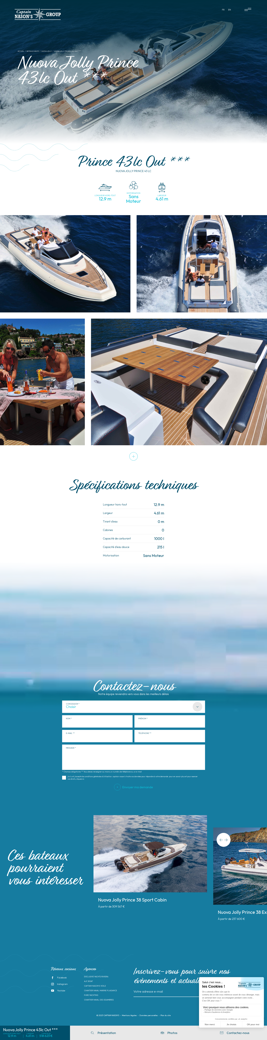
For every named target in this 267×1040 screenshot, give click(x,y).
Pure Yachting (91, 995)
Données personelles (149, 1015)
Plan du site (166, 1015)
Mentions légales (129, 1015)
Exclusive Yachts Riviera (96, 977)
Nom (68, 718)
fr (223, 9)
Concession (72, 704)
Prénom (142, 718)
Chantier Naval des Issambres (99, 1000)
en (229, 9)
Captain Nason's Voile (95, 986)
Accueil (21, 51)
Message (70, 748)
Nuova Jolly (46, 51)
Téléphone (143, 733)
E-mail (69, 733)
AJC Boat (88, 981)
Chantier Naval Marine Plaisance (100, 991)
